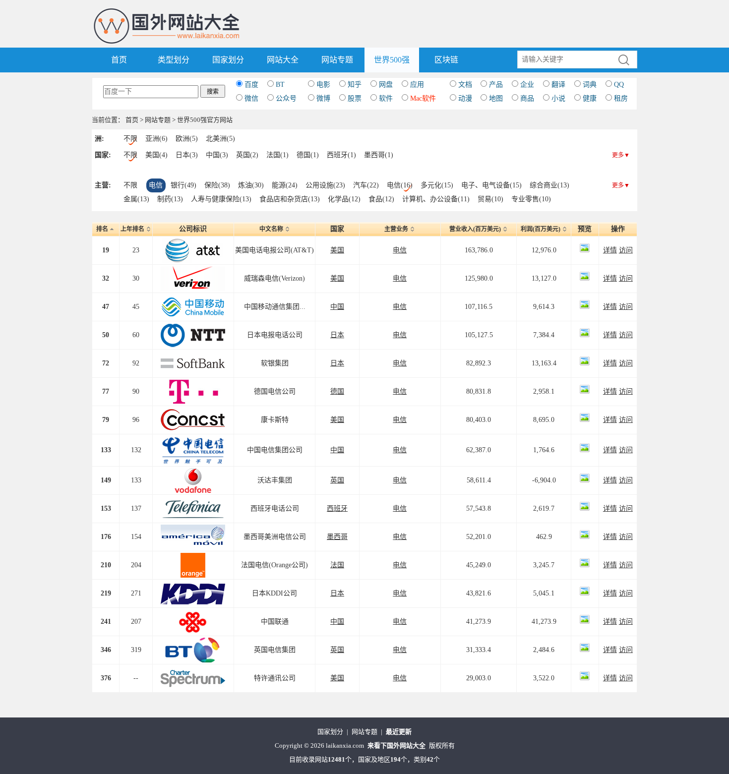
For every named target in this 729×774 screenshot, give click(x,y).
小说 (558, 98)
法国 (337, 565)
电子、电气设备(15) (491, 185)
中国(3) (217, 155)
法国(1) (277, 155)
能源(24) (285, 185)
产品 (496, 84)
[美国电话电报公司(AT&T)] (193, 244)
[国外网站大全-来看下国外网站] (167, 11)
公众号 (286, 98)
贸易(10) (490, 199)
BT (280, 84)
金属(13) (136, 199)
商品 (527, 98)
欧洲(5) (187, 138)
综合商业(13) (549, 185)
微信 (251, 98)
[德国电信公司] (193, 386)
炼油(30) (251, 185)
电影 (323, 84)
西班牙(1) (341, 155)
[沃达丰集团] (193, 474)
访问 (626, 250)
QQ (619, 84)
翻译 (558, 84)
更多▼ (621, 155)
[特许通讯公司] (193, 672)
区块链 (446, 60)
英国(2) (247, 155)
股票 (355, 98)
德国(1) (308, 155)
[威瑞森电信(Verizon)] (193, 273)
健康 (590, 98)
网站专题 (337, 60)
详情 (610, 250)
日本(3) (187, 155)
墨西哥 (337, 536)
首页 (119, 60)
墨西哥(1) (378, 155)
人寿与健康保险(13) (221, 199)
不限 (130, 138)
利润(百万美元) (540, 229)
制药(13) (170, 199)
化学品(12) (344, 199)
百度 (251, 84)
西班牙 (337, 508)
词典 (590, 84)
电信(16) (400, 185)
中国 (337, 306)
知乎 (355, 84)
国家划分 (228, 60)
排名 (102, 229)
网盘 (386, 84)
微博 (323, 98)
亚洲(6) (156, 138)
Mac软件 (423, 98)
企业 (527, 84)
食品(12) (381, 199)
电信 (156, 185)
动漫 (465, 98)
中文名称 (271, 229)
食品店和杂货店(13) (289, 199)
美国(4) (156, 155)
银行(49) (183, 185)
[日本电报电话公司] (193, 329)
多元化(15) (437, 185)
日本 (337, 335)
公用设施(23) (325, 185)
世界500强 (392, 60)
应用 (417, 84)
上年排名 (132, 229)
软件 (386, 98)
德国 (337, 391)
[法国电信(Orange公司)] (193, 559)
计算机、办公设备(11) (436, 199)
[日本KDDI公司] (193, 588)
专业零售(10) (531, 199)
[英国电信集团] (193, 644)
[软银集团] (193, 357)
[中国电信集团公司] (193, 441)
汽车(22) (366, 185)
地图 (496, 98)
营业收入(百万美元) (475, 229)
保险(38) (217, 185)
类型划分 (173, 60)
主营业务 (396, 229)
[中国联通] (193, 616)
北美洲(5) (220, 138)
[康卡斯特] (193, 414)
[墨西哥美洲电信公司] (193, 531)
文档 (465, 84)
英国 (337, 480)
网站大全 (283, 60)
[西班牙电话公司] (193, 503)
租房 (621, 98)
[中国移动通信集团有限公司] (193, 301)
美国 (337, 250)
